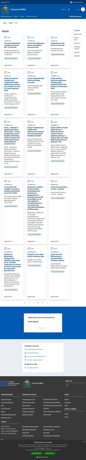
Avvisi (9, 37)
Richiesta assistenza (28, 436)
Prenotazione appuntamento (30, 426)
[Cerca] (83, 9)
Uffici (2, 405)
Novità (11, 23)
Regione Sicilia (5, 2)
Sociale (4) (77, 56)
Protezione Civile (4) (77, 48)
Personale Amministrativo (8, 415)
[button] (43, 457)
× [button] (84, 441)
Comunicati (67, 402)
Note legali (46, 433)
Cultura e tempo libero (28, 402)
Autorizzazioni (47, 414)
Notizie (66, 399)
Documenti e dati (6, 418)
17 (42, 303)
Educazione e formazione (50, 399)
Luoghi (66, 414)
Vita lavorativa (26, 405)
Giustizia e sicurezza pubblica (51, 402)
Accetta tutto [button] (36, 453)
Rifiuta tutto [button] (50, 453)
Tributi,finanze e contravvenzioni (52, 405)
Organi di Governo (6, 399)
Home (4, 23)
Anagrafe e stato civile (28, 399)
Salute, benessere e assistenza (52, 411)
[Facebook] (68, 9)
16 (38, 303)
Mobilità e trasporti (27, 415)
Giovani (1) (77, 43)
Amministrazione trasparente (51, 426)
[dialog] (43, 450)
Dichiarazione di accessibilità (51, 436)
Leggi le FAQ (25, 433)
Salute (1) (77, 52)
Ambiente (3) (77, 34)
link (59, 450)
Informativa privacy (48, 430)
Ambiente (46, 408)
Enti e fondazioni (6, 408)
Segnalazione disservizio (29, 430)
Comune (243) (76, 39)
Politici (3, 411)
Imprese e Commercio (28, 408)
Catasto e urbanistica (28, 411)
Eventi (66, 417)
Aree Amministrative (7, 402)
